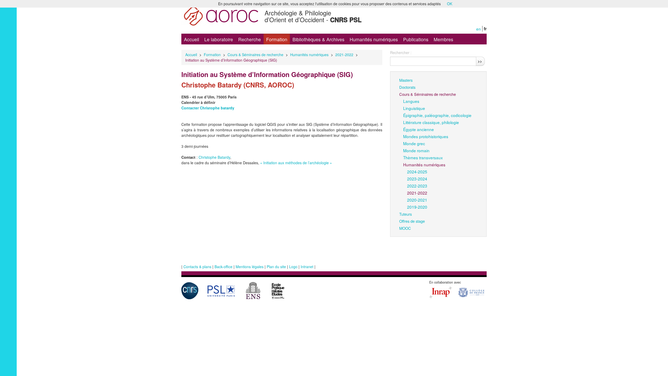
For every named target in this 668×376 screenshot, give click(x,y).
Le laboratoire (218, 39)
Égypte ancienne (418, 129)
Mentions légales (250, 266)
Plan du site (276, 266)
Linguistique (414, 108)
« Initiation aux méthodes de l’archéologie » (296, 162)
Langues (411, 101)
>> (480, 61)
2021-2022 (344, 54)
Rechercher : (400, 52)
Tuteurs (405, 214)
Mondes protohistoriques (425, 136)
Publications (415, 39)
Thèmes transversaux (423, 157)
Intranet (307, 266)
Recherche (249, 39)
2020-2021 (417, 200)
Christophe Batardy (214, 157)
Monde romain (416, 150)
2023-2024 (417, 178)
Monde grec (414, 143)
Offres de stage (412, 221)
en (478, 29)
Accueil (191, 39)
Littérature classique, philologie (431, 122)
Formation (276, 39)
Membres (443, 39)
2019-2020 (417, 207)
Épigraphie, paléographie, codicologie (437, 115)
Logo (293, 266)
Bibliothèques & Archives (318, 39)
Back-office (223, 266)
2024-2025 (417, 171)
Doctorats (407, 87)
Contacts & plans (197, 266)
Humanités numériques (374, 39)
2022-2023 (417, 186)
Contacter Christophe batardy (207, 107)
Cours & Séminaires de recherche (255, 54)
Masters (406, 80)
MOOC (405, 228)
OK (449, 3)
